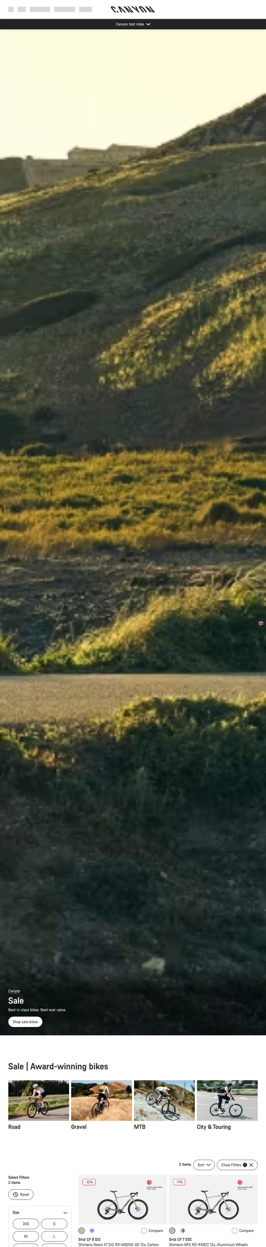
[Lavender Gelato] (92, 1231)
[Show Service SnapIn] (261, 624)
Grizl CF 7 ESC (180, 1239)
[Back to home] (133, 9)
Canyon (14, 990)
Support (85, 9)
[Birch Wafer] (182, 1231)
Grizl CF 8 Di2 (89, 1239)
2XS (26, 1223)
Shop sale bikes (25, 1021)
